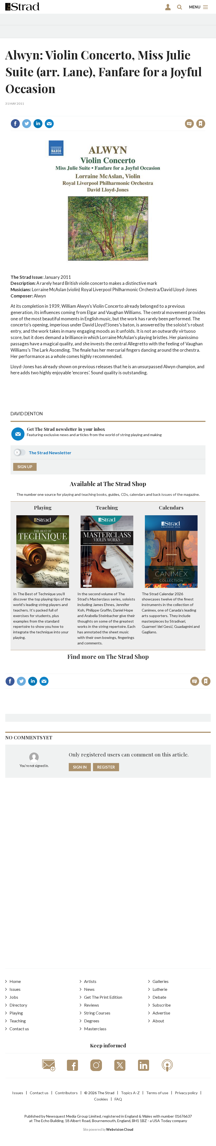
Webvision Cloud (119, 1130)
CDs (124, 494)
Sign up (24, 467)
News (89, 989)
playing (68, 494)
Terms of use (157, 1093)
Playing (43, 507)
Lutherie (160, 989)
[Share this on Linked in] (38, 123)
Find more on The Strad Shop (108, 656)
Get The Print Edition (103, 996)
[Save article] (200, 123)
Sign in (134, 112)
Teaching (107, 507)
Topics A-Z (130, 1093)
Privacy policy (186, 1093)
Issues (15, 989)
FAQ (118, 1099)
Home (15, 981)
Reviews (91, 1004)
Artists (90, 981)
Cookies (101, 1099)
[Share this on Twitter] (26, 123)
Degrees (91, 1020)
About (158, 1020)
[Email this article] (49, 123)
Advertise (161, 1012)
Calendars (171, 507)
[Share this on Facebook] (15, 123)
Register (106, 767)
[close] (204, 112)
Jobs (13, 996)
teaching (88, 494)
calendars (137, 494)
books (102, 494)
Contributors (66, 1093)
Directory (18, 1004)
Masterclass (95, 1028)
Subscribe (162, 1004)
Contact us (19, 1028)
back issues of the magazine (176, 494)
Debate (159, 996)
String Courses (97, 1012)
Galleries (161, 981)
